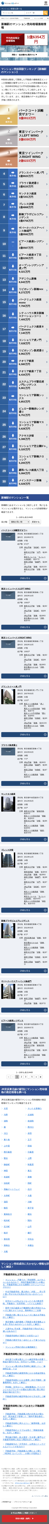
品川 (30, 1189)
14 (4, 290)
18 (4, 341)
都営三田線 (28, 562)
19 (4, 351)
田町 (30, 1183)
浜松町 (36, 547)
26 (4, 436)
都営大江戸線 (29, 552)
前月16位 (13, 343)
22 (4, 384)
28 (4, 459)
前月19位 (13, 374)
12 (4, 267)
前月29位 (13, 483)
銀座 (42, 830)
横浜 (30, 1214)
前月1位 (9, 122)
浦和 (6, 1121)
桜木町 (7, 1220)
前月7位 (13, 207)
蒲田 (6, 1202)
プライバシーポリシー (22, 1483)
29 (4, 471)
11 (4, 255)
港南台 (7, 1245)
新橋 (35, 567)
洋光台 (31, 1239)
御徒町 (7, 1164)
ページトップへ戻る (41, 1496)
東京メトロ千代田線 (32, 713)
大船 (6, 1251)
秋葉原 (31, 1164)
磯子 (30, 1233)
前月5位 (13, 186)
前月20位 (13, 364)
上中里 (7, 1146)
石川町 (7, 1227)
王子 (30, 1140)
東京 (30, 1171)
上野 (30, 1158)
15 (4, 302)
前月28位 (13, 473)
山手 (30, 1227)
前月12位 (13, 282)
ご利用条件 (5, 1502)
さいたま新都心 (35, 1108)
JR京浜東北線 (29, 938)
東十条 (7, 1140)
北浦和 (31, 1115)
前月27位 (13, 461)
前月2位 (9, 143)
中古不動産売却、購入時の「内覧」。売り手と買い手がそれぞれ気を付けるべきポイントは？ (24, 1294)
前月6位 (13, 197)
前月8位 (13, 219)
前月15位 (13, 318)
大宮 (6, 1108)
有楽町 (7, 1177)
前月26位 (13, 449)
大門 (38, 552)
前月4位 (13, 176)
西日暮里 (8, 1152)
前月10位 (13, 258)
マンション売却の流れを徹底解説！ (21, 1347)
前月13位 (13, 292)
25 (4, 424)
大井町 (7, 1195)
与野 (6, 1115)
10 (4, 244)
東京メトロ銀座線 (31, 704)
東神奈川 (8, 1214)
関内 (30, 1220)
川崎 (30, 1202)
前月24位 (13, 427)
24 (4, 411)
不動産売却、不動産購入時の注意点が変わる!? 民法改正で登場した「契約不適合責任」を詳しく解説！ (24, 1416)
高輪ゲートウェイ (12, 1189)
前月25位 (13, 439)
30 (4, 481)
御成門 (37, 562)
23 (4, 397)
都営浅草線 (28, 872)
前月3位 (9, 164)
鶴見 (6, 1208)
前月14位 (13, 304)
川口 (6, 1133)
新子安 (31, 1208)
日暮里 (31, 1152)
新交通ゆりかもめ (31, 618)
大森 (30, 1195)
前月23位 (13, 400)
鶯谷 (6, 1158)
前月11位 (13, 270)
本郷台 (31, 1245)
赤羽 (30, 1133)
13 (4, 279)
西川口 (31, 1127)
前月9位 (13, 232)
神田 (6, 1171)
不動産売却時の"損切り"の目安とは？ (22, 1336)
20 (4, 361)
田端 (30, 1146)
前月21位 (13, 386)
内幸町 (37, 718)
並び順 (4, 522)
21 (4, 372)
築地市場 (40, 811)
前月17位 (13, 331)
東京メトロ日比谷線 (32, 709)
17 (4, 329)
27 (4, 447)
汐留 (38, 569)
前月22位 (13, 413)
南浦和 (31, 1121)
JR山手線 (27, 547)
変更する (36, 522)
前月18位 (13, 354)
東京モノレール (30, 557)
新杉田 (7, 1239)
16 (4, 315)
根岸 (6, 1233)
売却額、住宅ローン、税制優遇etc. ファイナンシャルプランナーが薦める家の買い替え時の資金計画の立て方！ (24, 1389)
